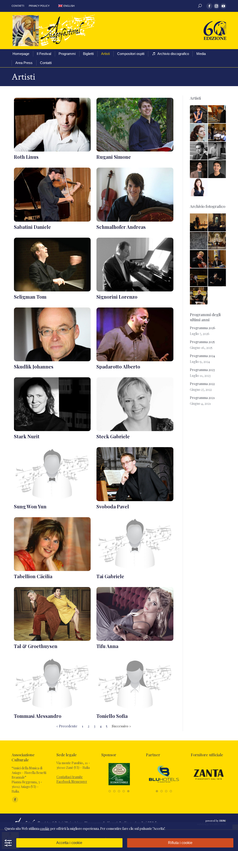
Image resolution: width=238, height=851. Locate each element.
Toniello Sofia (112, 716)
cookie (45, 828)
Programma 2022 (202, 384)
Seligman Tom (30, 296)
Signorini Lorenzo (116, 296)
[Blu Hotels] (164, 786)
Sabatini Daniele (32, 226)
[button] (110, 791)
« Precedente (66, 726)
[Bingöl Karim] (217, 169)
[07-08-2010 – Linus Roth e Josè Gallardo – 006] (217, 277)
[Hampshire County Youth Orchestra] (217, 133)
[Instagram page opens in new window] (216, 6)
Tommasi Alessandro (37, 716)
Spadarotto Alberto (118, 366)
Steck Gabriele (113, 436)
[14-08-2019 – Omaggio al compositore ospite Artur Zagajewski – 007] (199, 259)
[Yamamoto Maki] (199, 188)
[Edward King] (199, 169)
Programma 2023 (202, 370)
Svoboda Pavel (112, 506)
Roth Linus (26, 156)
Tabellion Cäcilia (33, 576)
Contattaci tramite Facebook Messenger (71, 779)
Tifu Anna (107, 646)
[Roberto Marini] (217, 114)
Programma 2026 (202, 328)
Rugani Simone (113, 156)
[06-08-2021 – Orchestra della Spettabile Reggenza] (199, 296)
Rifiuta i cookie (180, 843)
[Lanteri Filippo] (217, 151)
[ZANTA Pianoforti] (208, 786)
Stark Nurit (27, 436)
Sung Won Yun (30, 506)
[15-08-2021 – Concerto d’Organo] (217, 241)
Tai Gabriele (110, 576)
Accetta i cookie (69, 843)
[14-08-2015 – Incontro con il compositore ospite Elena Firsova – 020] (199, 241)
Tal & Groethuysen (35, 646)
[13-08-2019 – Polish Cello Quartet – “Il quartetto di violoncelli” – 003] (199, 277)
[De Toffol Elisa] (199, 133)
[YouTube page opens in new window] (223, 6)
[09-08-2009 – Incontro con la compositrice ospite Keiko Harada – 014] (217, 259)
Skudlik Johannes (33, 366)
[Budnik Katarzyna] (199, 114)
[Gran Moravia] (119, 786)
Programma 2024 (202, 356)
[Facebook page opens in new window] (209, 6)
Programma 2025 (202, 342)
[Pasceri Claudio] (199, 151)
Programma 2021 (202, 397)
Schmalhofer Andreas (121, 226)
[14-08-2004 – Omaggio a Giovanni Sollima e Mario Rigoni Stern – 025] (199, 222)
